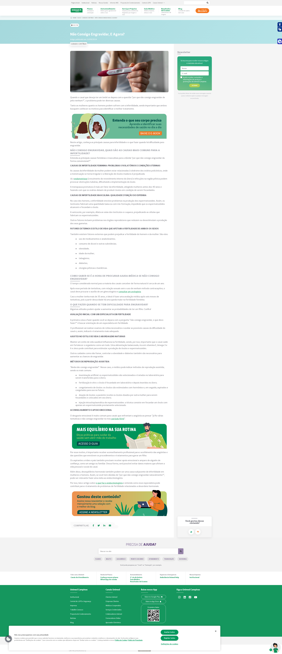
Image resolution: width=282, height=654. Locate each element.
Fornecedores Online (113, 618)
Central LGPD (146, 3)
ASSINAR (194, 85)
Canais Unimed (158, 3)
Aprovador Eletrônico (113, 623)
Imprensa (73, 606)
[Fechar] (215, 631)
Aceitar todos (169, 632)
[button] (8, 638)
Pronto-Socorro (137, 559)
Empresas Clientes (112, 601)
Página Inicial (75, 3)
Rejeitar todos (169, 638)
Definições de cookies (169, 644)
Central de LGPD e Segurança (80, 601)
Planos (98, 559)
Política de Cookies (121, 640)
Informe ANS (114, 3)
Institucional (85, 3)
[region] (114, 638)
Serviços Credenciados (114, 610)
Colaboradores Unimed (114, 614)
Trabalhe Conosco (76, 610)
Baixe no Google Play (152, 597)
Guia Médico (121, 559)
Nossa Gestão (103, 3)
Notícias (94, 3)
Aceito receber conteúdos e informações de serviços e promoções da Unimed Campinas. (195, 79)
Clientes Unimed (111, 597)
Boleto (108, 559)
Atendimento (154, 559)
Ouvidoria (183, 559)
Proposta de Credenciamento (130, 3)
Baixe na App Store (152, 601)
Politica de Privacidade (135, 640)
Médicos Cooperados (113, 606)
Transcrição (169, 559)
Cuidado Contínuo (88, 17)
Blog (79, 17)
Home (74, 17)
